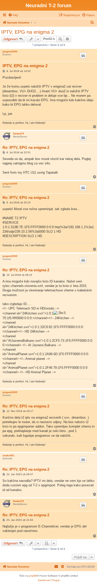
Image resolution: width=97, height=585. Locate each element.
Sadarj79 (18, 133)
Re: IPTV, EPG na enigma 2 (25, 147)
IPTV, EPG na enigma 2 (27, 32)
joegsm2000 (9, 51)
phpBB (33, 575)
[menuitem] (13, 15)
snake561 (8, 455)
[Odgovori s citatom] (83, 56)
